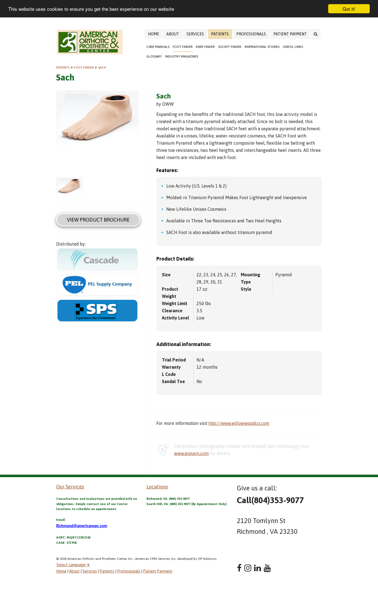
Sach (102, 67)
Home (153, 34)
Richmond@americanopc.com (81, 526)
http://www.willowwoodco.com (238, 423)
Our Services (70, 487)
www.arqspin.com (191, 453)
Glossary (154, 56)
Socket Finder (229, 47)
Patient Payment (290, 34)
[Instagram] (247, 567)
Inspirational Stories (262, 47)
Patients (220, 34)
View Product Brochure (98, 220)
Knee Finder (205, 47)
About (172, 34)
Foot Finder (183, 47)
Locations (157, 487)
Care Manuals (157, 47)
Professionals (251, 34)
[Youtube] (267, 567)
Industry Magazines (181, 56)
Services (195, 34)
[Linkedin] (257, 567)
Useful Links (293, 47)
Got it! (349, 8)
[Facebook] (239, 567)
